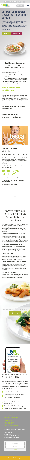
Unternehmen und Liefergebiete (11, 417)
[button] (28, 5)
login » (15, 449)
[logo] (5, 5)
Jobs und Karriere (8, 420)
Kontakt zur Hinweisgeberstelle (11, 425)
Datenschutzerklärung (9, 422)
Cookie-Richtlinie (8, 423)
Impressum (6, 419)
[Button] (19, 2)
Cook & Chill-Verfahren (9, 416)
